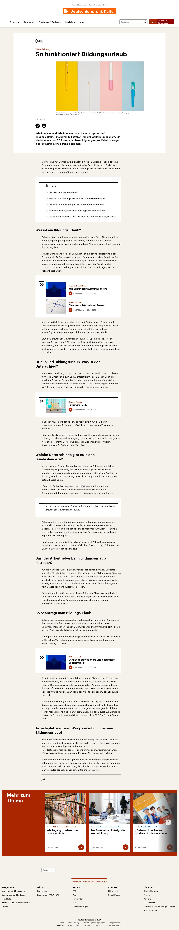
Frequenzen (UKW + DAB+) (49, 895)
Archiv (82, 22)
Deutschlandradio (152, 891)
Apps (75, 895)
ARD (70, 925)
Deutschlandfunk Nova (98, 5)
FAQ (74, 891)
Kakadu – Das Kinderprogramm (16, 902)
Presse (147, 895)
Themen (13, 22)
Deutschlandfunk (78, 5)
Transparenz (149, 902)
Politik (39, 41)
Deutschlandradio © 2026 (89, 920)
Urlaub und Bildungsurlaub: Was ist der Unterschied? (77, 198)
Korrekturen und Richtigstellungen (159, 906)
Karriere (147, 899)
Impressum (115, 922)
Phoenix (88, 925)
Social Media (114, 895)
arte (98, 925)
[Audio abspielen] (70, 293)
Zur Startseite (48, 870)
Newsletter (78, 899)
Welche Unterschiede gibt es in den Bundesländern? (76, 204)
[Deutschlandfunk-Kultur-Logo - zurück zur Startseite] (89, 11)
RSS (74, 902)
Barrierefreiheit (150, 910)
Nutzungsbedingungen (94, 922)
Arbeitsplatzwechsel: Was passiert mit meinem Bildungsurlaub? (82, 216)
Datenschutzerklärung (69, 922)
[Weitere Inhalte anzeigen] (167, 822)
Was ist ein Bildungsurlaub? (63, 192)
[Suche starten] (145, 22)
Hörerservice (114, 891)
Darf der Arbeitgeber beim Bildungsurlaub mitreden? (77, 210)
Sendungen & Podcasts (50, 22)
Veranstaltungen (80, 906)
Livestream (42, 891)
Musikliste (70, 22)
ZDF (78, 925)
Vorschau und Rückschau (13, 891)
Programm (29, 22)
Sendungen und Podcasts (14, 895)
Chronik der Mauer (112, 925)
